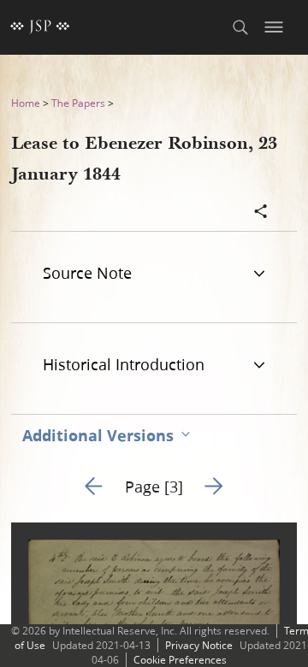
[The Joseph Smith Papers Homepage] (40, 27)
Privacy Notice (199, 645)
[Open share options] (261, 213)
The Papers (78, 103)
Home (25, 103)
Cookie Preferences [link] (180, 659)
